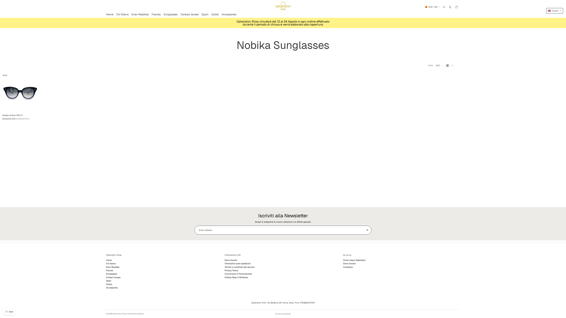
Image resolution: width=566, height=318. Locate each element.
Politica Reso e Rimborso (236, 277)
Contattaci (348, 267)
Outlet (109, 284)
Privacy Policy (231, 270)
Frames (109, 270)
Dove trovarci (231, 260)
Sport (108, 280)
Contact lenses (113, 277)
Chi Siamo (111, 263)
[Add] (35, 108)
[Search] (444, 7)
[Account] (450, 7)
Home (109, 260)
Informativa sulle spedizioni (238, 263)
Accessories (112, 287)
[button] (439, 65)
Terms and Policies (283, 314)
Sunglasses (111, 274)
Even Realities (112, 267)
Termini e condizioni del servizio (240, 267)
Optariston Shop (119, 314)
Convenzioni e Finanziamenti (238, 274)
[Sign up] (367, 230)
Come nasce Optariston (354, 260)
